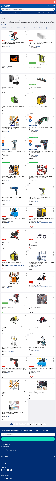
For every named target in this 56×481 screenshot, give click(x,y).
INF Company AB (37, 46)
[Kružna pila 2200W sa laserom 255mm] (14, 239)
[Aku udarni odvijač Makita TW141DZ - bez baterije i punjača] (14, 151)
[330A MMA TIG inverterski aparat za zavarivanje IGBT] (14, 261)
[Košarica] (54, 6)
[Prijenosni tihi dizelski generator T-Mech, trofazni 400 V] (14, 63)
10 (36, 424)
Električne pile (27, 27)
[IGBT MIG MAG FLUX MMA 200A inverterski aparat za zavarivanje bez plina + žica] (41, 303)
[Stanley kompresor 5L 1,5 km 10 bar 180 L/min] (41, 104)
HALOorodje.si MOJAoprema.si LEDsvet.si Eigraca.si (15, 110)
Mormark (8, 46)
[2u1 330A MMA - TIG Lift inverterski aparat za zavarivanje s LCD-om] (14, 104)
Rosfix (8, 131)
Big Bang (36, 130)
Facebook (1, 470)
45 (41, 424)
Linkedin (11, 470)
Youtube (8, 470)
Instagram (4, 470)
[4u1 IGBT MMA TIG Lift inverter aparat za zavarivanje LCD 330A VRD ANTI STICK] (41, 217)
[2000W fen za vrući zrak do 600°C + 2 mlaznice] (14, 195)
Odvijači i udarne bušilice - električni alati (11, 27)
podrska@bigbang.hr (5, 448)
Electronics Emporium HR (39, 68)
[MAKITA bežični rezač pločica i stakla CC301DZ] (41, 345)
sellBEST (8, 222)
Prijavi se (28, 439)
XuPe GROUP (9, 200)
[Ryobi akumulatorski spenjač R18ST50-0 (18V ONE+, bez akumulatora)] (41, 63)
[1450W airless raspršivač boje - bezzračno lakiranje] (41, 282)
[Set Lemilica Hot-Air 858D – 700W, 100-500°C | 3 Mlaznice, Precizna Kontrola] (14, 282)
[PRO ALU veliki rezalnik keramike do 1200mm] (41, 83)
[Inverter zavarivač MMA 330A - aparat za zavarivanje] (41, 324)
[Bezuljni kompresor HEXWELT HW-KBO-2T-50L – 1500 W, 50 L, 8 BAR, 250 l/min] (14, 217)
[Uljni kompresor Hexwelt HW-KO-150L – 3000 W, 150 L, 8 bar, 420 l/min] (41, 367)
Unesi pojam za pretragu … (13, 9)
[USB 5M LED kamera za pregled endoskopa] (14, 83)
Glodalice (51, 27)
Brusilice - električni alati (39, 27)
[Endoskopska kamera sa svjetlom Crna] (41, 239)
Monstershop (9, 67)
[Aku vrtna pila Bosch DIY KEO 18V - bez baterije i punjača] (41, 127)
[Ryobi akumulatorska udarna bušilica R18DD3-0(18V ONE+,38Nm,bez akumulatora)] (41, 195)
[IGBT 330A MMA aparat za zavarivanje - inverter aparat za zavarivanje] (14, 324)
